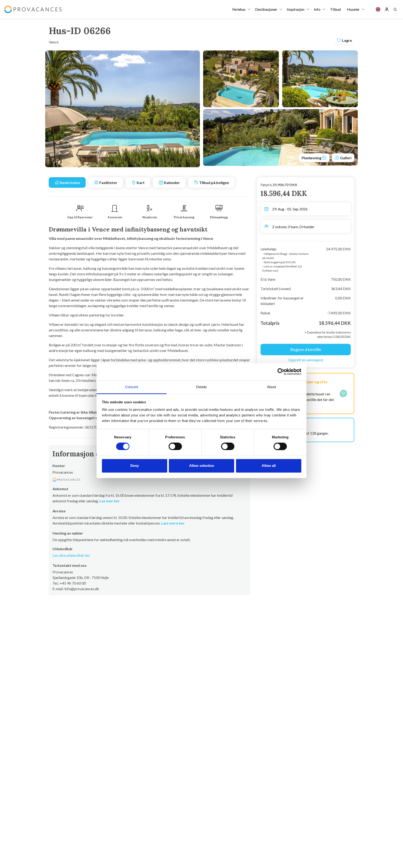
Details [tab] (201, 387)
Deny (134, 466)
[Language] (378, 9)
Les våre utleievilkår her (71, 555)
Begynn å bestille (305, 349)
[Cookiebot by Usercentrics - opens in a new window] (281, 371)
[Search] (395, 9)
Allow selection (201, 466)
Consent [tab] (131, 387)
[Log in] (386, 9)
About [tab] (271, 387)
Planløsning (312, 158)
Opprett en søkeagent (305, 360)
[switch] (175, 446)
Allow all (269, 466)
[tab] (67, 182)
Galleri (345, 158)
